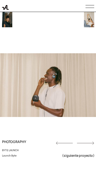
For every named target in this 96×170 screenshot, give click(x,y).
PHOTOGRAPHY (14, 141)
